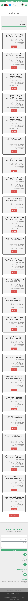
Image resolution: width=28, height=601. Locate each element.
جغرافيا (14, 44)
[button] (14, 47)
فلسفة (14, 148)
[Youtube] (7, 5)
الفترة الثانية (18, 42)
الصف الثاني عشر (13, 81)
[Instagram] (5, 5)
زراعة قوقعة (18, 359)
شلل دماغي (18, 57)
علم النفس (13, 307)
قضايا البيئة (13, 228)
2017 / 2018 (14, 304)
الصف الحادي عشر (13, 39)
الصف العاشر (14, 362)
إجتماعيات (14, 366)
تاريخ (15, 188)
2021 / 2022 (14, 41)
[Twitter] (10, 5)
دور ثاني (18, 221)
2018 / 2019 (14, 363)
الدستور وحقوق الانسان (11, 85)
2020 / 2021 (14, 82)
